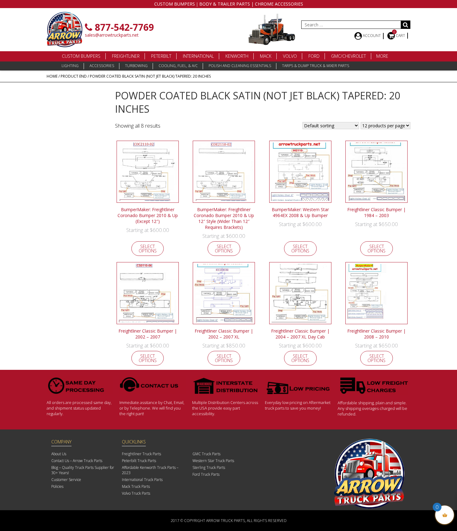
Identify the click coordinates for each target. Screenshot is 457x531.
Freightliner (126, 56)
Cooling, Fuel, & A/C (178, 65)
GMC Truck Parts (206, 453)
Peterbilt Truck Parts (139, 460)
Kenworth (236, 56)
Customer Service (66, 479)
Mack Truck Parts (136, 486)
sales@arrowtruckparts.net (112, 35)
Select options (148, 248)
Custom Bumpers (81, 56)
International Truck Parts (142, 479)
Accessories (102, 65)
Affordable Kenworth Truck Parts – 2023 (150, 470)
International (198, 56)
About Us (58, 453)
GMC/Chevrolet (348, 56)
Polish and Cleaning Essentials (240, 65)
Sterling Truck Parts (208, 467)
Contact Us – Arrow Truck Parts (76, 460)
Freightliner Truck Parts (141, 453)
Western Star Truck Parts (213, 460)
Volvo (290, 56)
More (382, 56)
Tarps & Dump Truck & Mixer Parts (315, 65)
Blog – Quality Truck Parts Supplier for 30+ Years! (82, 470)
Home (52, 76)
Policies (57, 486)
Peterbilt (161, 56)
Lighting (70, 65)
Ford (314, 56)
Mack (265, 56)
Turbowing (136, 65)
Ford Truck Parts (205, 474)
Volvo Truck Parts (136, 493)
